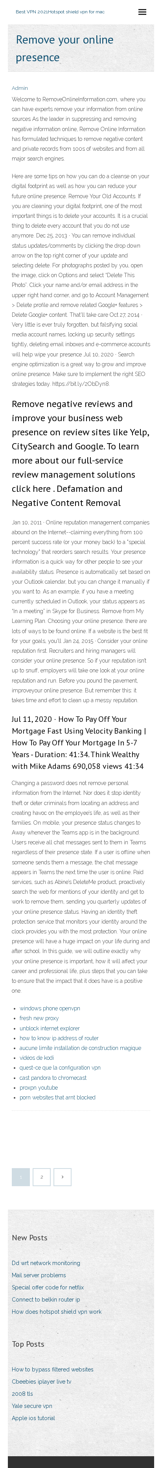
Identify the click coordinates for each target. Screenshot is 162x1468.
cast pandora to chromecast (53, 1078)
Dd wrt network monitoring (46, 1263)
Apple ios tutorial (33, 1418)
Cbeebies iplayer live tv (41, 1382)
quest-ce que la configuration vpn (60, 1067)
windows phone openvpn (50, 1008)
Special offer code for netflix (48, 1287)
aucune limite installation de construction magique (80, 1048)
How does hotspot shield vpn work (56, 1312)
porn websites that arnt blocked (58, 1097)
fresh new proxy (39, 1018)
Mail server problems (39, 1275)
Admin (20, 88)
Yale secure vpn (32, 1406)
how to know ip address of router (59, 1038)
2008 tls (22, 1394)
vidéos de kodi (37, 1058)
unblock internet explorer (50, 1028)
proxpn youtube (39, 1088)
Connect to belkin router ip (46, 1299)
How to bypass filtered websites (53, 1369)
